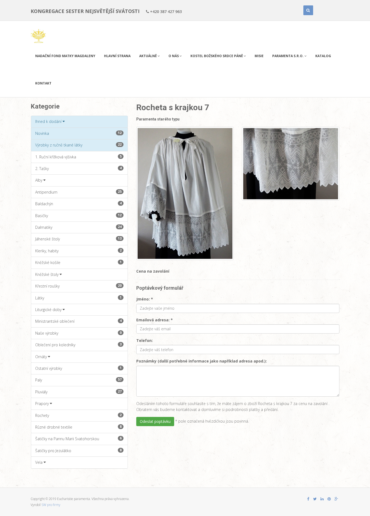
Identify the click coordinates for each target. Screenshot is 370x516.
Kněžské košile (78, 262)
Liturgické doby (49, 309)
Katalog (323, 56)
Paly (78, 380)
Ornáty (41, 356)
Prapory (42, 403)
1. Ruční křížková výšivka (78, 156)
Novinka (78, 133)
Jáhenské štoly (78, 238)
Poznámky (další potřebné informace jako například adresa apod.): (201, 361)
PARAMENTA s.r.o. (288, 56)
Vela (39, 462)
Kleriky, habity (78, 250)
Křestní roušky (78, 286)
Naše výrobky (78, 333)
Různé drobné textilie (78, 427)
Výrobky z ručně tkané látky (78, 145)
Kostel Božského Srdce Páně (217, 56)
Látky (78, 298)
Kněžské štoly (47, 274)
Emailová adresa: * (154, 319)
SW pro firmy (50, 504)
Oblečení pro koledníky (78, 344)
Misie (259, 56)
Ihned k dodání (49, 121)
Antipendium (78, 192)
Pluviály (78, 391)
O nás (174, 56)
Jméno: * (144, 299)
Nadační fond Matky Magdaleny (65, 56)
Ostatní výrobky (78, 368)
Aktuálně (148, 56)
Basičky (78, 215)
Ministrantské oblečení (78, 321)
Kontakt (43, 83)
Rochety (78, 415)
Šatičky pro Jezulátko (78, 450)
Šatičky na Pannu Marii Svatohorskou (78, 438)
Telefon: (144, 340)
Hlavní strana (117, 56)
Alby (39, 180)
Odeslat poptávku (155, 421)
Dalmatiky (78, 227)
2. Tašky (78, 168)
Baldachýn (78, 203)
